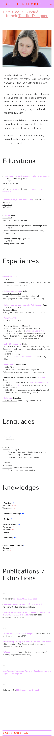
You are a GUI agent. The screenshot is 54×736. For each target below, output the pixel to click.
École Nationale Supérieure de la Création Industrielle (26, 176)
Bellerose (8, 398)
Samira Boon (9, 364)
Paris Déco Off (10, 318)
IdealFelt (41, 377)
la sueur (16, 189)
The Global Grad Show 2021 (25, 599)
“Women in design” (11, 652)
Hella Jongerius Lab (12, 291)
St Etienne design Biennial (38, 382)
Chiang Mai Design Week (35, 331)
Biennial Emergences (24, 357)
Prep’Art (7, 215)
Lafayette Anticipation (31, 305)
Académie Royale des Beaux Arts (18, 200)
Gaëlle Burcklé (23, 4)
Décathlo (7, 277)
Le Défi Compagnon (12, 344)
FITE (17, 385)
